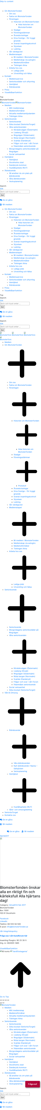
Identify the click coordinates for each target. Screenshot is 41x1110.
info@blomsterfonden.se (17, 927)
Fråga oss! (32, 1084)
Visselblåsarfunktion (8, 948)
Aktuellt (12, 905)
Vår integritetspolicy (8, 931)
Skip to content (6, 1)
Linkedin (3, 921)
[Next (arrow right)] (3, 1002)
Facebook (4, 918)
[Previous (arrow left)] (1, 1002)
